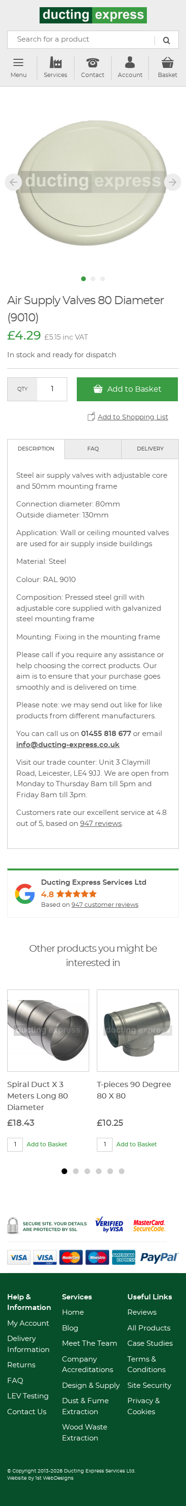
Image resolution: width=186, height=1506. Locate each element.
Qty (22, 389)
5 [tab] (110, 1171)
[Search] (166, 40)
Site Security (149, 1385)
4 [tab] (99, 1171)
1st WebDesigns (54, 1478)
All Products (148, 1328)
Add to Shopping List (133, 417)
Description (36, 448)
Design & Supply (91, 1385)
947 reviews (101, 823)
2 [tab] (76, 1171)
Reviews (141, 1312)
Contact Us (26, 1412)
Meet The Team (89, 1343)
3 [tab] (87, 1171)
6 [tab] (121, 1171)
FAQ (93, 448)
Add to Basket (133, 389)
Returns (21, 1365)
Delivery (150, 448)
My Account (28, 1323)
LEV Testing (28, 1396)
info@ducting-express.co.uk (68, 744)
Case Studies (150, 1343)
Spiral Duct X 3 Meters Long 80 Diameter (37, 1096)
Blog (70, 1328)
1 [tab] (64, 1171)
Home (73, 1312)
